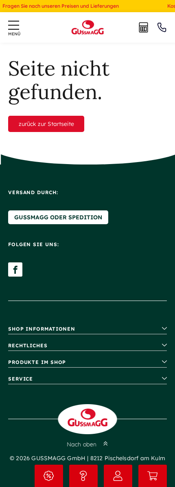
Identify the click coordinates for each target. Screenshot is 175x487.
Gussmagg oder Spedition (58, 217)
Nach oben (82, 444)
